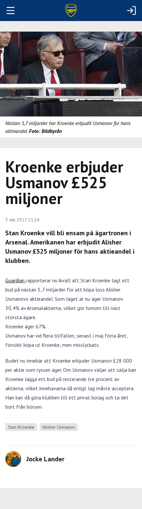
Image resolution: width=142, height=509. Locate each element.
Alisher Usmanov (58, 427)
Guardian (15, 280)
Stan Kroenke (21, 427)
